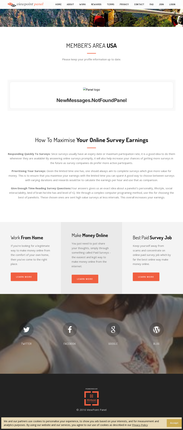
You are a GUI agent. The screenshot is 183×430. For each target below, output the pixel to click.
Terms (110, 4)
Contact (139, 4)
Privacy (124, 4)
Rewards (96, 4)
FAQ (151, 4)
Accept (174, 422)
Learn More (24, 276)
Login (172, 4)
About (70, 4)
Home (58, 4)
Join (161, 4)
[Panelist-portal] (91, 95)
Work (82, 4)
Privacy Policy (140, 425)
